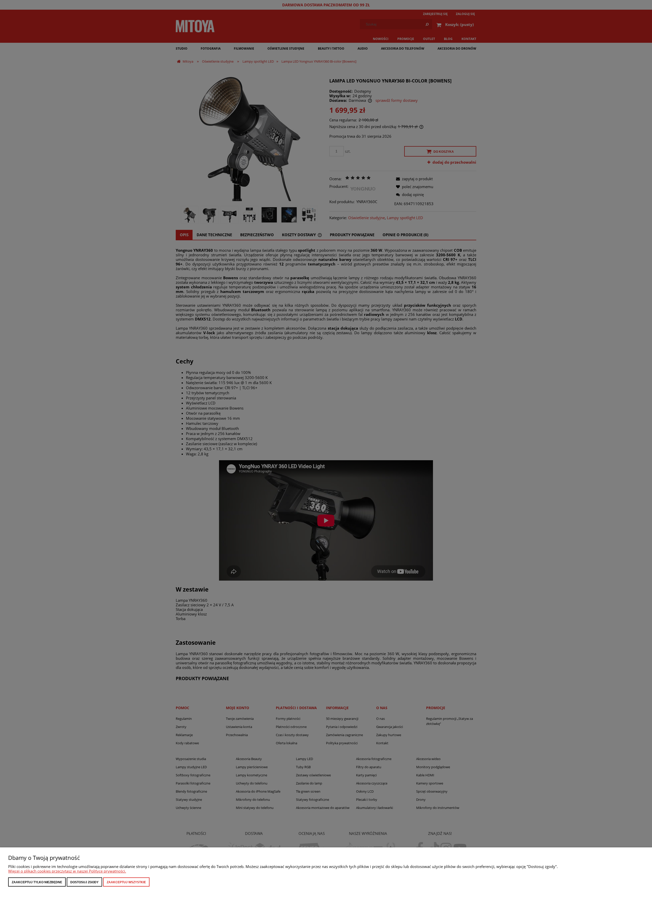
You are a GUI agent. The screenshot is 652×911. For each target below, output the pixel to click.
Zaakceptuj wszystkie (126, 882)
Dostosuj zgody (84, 882)
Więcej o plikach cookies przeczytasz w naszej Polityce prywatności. (67, 871)
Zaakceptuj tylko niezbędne (37, 882)
